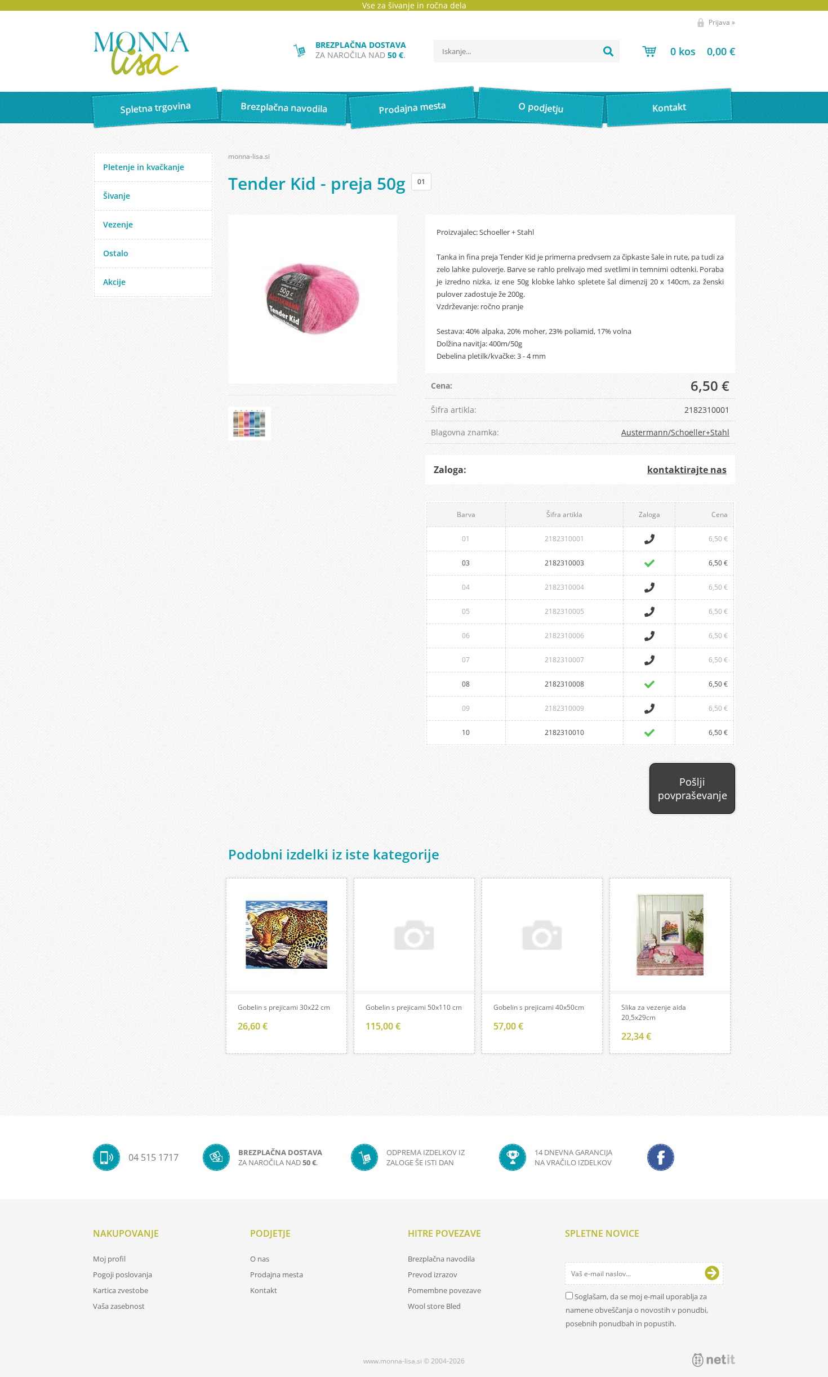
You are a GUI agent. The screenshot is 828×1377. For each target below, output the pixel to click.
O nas (259, 1259)
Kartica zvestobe (120, 1290)
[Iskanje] (608, 51)
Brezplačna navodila (284, 107)
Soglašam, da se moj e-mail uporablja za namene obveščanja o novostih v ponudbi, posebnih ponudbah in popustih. (637, 1310)
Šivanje (116, 195)
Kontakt (669, 107)
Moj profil (109, 1259)
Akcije (114, 282)
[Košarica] (688, 51)
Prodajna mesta (412, 108)
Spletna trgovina (155, 108)
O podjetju (540, 107)
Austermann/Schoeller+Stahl (675, 432)
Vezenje (118, 224)
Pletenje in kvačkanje (143, 167)
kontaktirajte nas (687, 470)
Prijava (722, 22)
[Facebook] (660, 1157)
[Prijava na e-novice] (712, 1273)
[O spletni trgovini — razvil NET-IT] (713, 1360)
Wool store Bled (434, 1306)
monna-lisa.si (249, 156)
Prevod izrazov (432, 1274)
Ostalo (115, 253)
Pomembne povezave (444, 1290)
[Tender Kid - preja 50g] (312, 299)
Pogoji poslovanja (122, 1274)
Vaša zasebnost (119, 1306)
